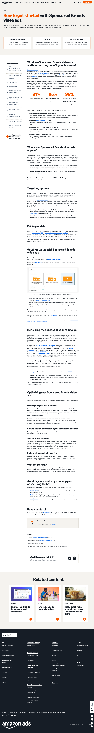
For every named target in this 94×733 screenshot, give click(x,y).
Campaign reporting (31, 675)
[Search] (74, 2)
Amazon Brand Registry (54, 259)
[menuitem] (9, 672)
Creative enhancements (32, 655)
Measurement (39, 2)
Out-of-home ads (6, 680)
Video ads (4, 675)
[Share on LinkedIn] (92, 722)
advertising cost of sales (42, 353)
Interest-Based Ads (33, 712)
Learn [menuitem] (79, 643)
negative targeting (42, 200)
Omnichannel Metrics (32, 677)
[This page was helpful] (74, 559)
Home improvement (57, 668)
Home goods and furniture (58, 665)
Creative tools (30, 660)
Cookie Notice (44, 712)
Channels (55, 683)
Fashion (54, 655)
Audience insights (31, 645)
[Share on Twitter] (92, 719)
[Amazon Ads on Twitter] (6, 715)
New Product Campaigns (32, 700)
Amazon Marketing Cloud (33, 690)
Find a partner (80, 665)
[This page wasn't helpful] (69, 559)
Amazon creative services (43, 300)
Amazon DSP (30, 687)
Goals (16, 2)
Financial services (56, 658)
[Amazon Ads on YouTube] (12, 715)
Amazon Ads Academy (82, 645)
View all (4, 682)
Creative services (31, 658)
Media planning (30, 648)
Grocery (54, 660)
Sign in (79, 2)
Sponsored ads (5, 665)
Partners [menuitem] (80, 663)
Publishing (54, 670)
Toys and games (56, 675)
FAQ (78, 655)
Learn (59, 2)
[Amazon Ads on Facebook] (15, 715)
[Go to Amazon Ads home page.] (16, 725)
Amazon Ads (38, 262)
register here (47, 512)
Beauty (53, 648)
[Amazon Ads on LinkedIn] (3, 715)
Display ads (4, 672)
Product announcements (83, 648)
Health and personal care (58, 663)
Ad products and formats (7, 661)
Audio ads (4, 677)
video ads (34, 76)
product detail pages (43, 73)
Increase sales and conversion (9, 653)
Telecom (54, 673)
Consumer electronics (57, 650)
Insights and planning (33, 643)
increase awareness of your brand (45, 345)
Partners (53, 2)
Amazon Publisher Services (33, 695)
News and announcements (83, 658)
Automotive (55, 645)
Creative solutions (32, 653)
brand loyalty (33, 213)
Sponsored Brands (32, 70)
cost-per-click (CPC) (37, 233)
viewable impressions (61, 233)
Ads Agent (29, 702)
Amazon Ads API (31, 692)
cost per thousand (50, 233)
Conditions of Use (13, 712)
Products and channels (26, 2)
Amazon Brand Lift (31, 670)
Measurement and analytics (32, 666)
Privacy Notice (23, 712)
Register (87, 2)
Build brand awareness (7, 645)
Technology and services (34, 685)
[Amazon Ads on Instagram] (9, 715)
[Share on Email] (92, 726)
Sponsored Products (7, 667)
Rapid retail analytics (32, 680)
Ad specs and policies (82, 653)
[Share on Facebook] (92, 716)
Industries (55, 643)
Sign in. (54, 524)
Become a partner (81, 668)
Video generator (54, 315)
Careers (63, 712)
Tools (47, 2)
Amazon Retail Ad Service (33, 697)
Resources (79, 650)
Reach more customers (7, 648)
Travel (53, 678)
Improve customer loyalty (8, 655)
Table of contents (12, 64)
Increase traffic (5, 650)
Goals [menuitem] (4, 643)
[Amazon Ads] (6, 2)
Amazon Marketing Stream (33, 672)
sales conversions (41, 351)
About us (4, 712)
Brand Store (62, 75)
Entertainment (55, 653)
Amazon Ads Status (54, 712)
